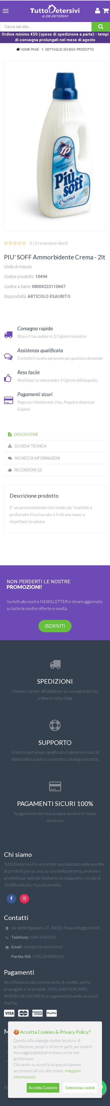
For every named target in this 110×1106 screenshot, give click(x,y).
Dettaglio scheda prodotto (69, 49)
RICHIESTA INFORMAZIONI (37, 458)
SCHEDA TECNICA (30, 446)
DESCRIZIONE (26, 434)
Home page (30, 49)
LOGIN (97, 11)
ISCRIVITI (55, 626)
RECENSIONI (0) (28, 470)
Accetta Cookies (43, 1087)
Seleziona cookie (80, 1087)
